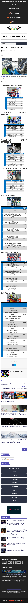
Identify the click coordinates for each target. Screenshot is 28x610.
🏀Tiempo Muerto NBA (14, 17)
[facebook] (12, 4)
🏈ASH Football (14, 13)
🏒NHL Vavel (14, 22)
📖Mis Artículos (14, 8)
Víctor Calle (23, 600)
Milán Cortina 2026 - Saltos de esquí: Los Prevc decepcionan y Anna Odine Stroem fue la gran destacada (14, 414)
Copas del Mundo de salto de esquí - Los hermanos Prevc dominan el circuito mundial (14, 401)
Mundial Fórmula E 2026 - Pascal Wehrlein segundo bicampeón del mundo (16, 539)
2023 (19, 78)
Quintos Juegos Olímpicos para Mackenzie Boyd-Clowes (14, 426)
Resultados (4, 76)
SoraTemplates (10, 600)
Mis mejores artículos (14, 588)
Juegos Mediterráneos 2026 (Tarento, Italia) (14, 1)
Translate (11, 459)
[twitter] (15, 4)
